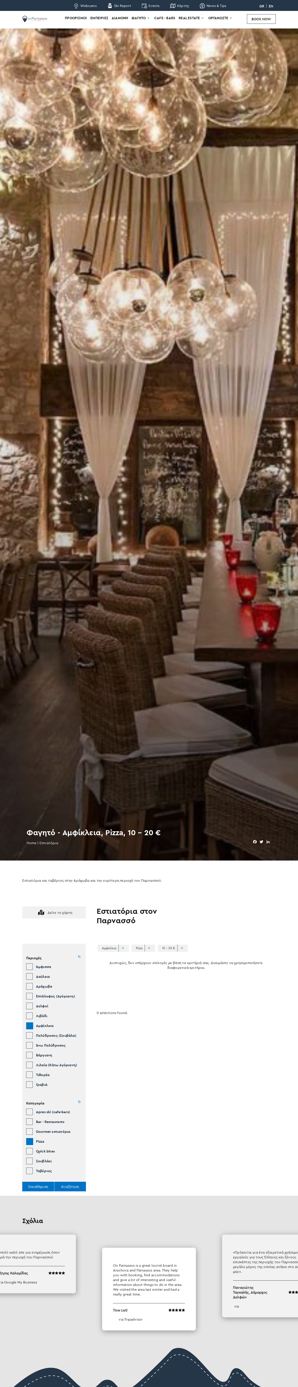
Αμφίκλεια (45, 1025)
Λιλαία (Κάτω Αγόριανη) (56, 1065)
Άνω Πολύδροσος (51, 1045)
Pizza (40, 1141)
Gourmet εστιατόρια (53, 1131)
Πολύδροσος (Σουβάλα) (56, 1035)
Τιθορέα (43, 1075)
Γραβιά (41, 1084)
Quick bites (45, 1151)
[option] (149, 1282)
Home (31, 843)
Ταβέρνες (44, 1171)
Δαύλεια (43, 976)
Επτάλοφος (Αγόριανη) (55, 996)
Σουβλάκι (44, 1161)
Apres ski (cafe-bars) (53, 1112)
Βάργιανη (44, 1055)
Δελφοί (42, 1006)
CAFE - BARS (164, 18)
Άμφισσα (43, 966)
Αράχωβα (44, 986)
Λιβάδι (41, 1016)
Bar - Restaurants (50, 1122)
